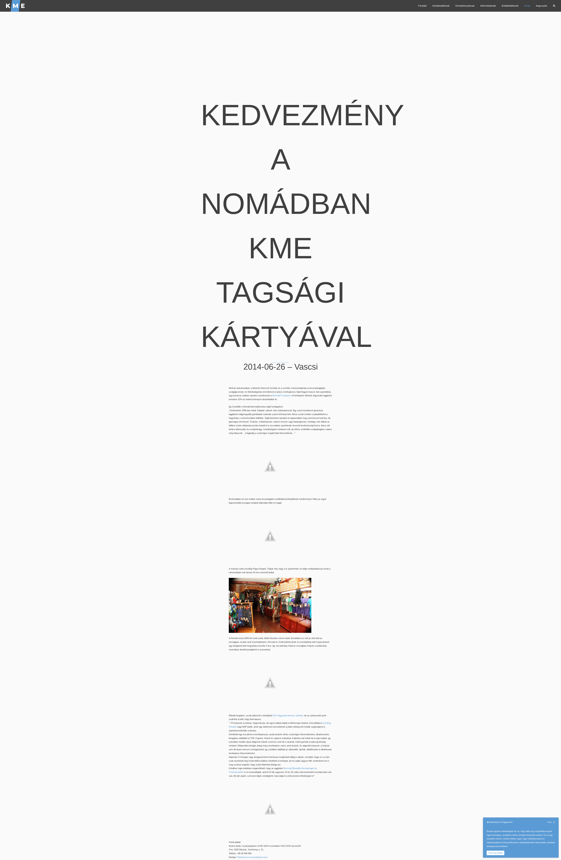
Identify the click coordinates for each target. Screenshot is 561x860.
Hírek (527, 5)
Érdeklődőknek (510, 5)
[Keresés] (554, 6)
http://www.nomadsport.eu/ (252, 857)
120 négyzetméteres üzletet (288, 715)
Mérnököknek (488, 5)
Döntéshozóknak (465, 5)
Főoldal (422, 5)
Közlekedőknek (441, 5)
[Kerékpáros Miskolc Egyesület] (15, 6)
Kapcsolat (541, 5)
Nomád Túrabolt (281, 395)
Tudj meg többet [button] (495, 853)
